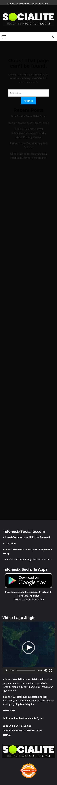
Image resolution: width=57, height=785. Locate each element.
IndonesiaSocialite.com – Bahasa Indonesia (27, 3)
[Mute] (45, 670)
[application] (28, 648)
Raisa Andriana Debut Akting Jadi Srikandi (28, 145)
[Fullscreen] (50, 670)
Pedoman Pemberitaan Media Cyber (22, 718)
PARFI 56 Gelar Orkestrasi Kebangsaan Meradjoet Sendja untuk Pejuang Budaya (28, 133)
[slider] (26, 670)
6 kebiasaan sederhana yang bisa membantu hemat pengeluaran (28, 156)
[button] (28, 647)
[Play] (6, 670)
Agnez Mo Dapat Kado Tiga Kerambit (28, 122)
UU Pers (7, 735)
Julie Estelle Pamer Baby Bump (28, 116)
